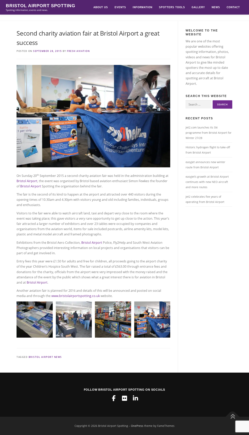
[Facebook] (114, 398)
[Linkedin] (135, 398)
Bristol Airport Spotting (40, 5)
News (216, 7)
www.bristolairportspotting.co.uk (75, 296)
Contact (233, 7)
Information (142, 7)
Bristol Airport (27, 181)
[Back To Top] (232, 417)
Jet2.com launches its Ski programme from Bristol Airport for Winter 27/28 (208, 133)
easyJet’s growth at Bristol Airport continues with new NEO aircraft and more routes (207, 182)
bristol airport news (45, 357)
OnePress (137, 426)
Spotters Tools (172, 7)
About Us (100, 7)
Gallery (198, 7)
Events (120, 7)
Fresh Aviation (78, 51)
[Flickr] (124, 398)
